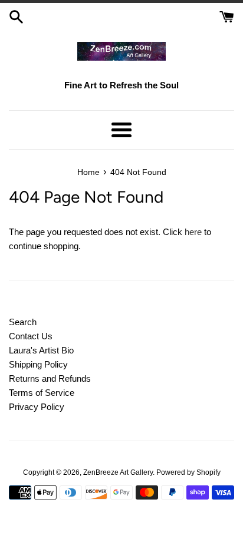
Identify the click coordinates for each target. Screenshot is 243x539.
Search (23, 322)
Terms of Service (41, 393)
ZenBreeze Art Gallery (118, 472)
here (193, 232)
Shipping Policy (38, 364)
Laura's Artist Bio (41, 350)
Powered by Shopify (188, 472)
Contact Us (30, 336)
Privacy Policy (36, 407)
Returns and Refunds (50, 378)
